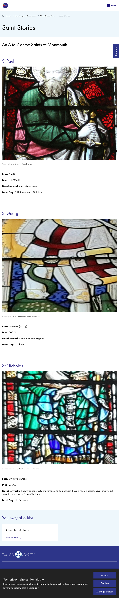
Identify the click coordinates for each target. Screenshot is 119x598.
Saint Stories (64, 16)
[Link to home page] (5, 5)
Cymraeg (116, 51)
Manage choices (104, 591)
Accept (104, 575)
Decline (105, 583)
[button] (108, 5)
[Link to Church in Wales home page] (18, 554)
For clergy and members (26, 16)
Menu (113, 5)
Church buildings (47, 16)
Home (8, 16)
